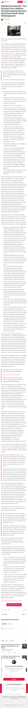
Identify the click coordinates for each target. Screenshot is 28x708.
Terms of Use (21, 687)
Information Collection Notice (18, 688)
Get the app (20, 701)
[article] (14, 649)
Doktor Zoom (7, 18)
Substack (7, 705)
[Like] (2, 23)
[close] (24, 660)
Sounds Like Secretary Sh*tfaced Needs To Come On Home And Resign (10, 646)
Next (23, 614)
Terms (24, 697)
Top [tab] (2, 640)
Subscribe (20, 1)
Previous (5, 614)
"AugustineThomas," (10, 53)
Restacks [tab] (10, 624)
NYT (20, 601)
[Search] (25, 640)
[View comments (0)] (5, 23)
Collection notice (14, 698)
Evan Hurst (9, 651)
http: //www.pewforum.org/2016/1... (12, 375)
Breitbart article (6, 405)
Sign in (25, 1)
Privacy (20, 697)
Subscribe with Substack (15, 684)
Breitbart (15, 601)
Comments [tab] (4, 624)
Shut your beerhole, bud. (7, 649)
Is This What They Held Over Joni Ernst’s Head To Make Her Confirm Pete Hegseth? (10, 658)
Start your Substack (10, 701)
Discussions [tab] (11, 640)
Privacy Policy (15, 690)
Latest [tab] (6, 640)
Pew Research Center (7, 601)
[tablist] (7, 624)
